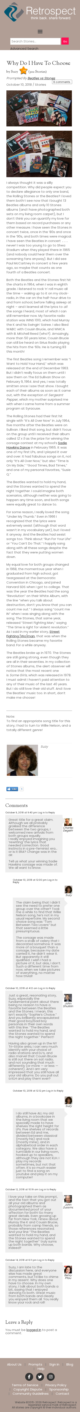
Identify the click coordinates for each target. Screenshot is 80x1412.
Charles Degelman (70, 829)
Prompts (35, 1364)
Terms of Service (25, 1385)
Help (41, 1369)
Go (65, 41)
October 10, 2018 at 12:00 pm (30, 880)
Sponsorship (59, 1389)
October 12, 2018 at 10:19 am (21, 1189)
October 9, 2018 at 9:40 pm (21, 812)
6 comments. (62, 82)
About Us (14, 1364)
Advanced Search (24, 48)
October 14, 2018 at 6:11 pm (21, 1260)
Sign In (54, 1364)
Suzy (14, 72)
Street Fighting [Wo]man (33, 633)
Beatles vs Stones (41, 78)
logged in (33, 1330)
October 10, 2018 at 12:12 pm (29, 1090)
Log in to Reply (46, 812)
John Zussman (69, 1206)
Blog (69, 1364)
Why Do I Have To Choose (38, 63)
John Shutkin (68, 1004)
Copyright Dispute (27, 1389)
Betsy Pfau (68, 1276)
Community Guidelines (31, 1394)
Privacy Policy (55, 1385)
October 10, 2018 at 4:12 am (21, 988)
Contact (62, 1394)
